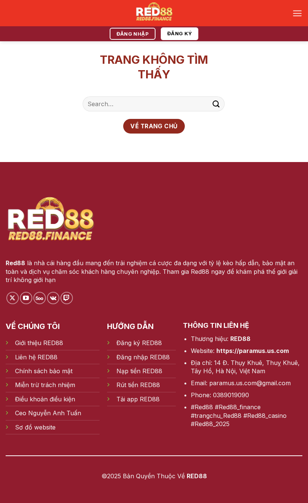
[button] (297, 13)
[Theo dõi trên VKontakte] (53, 298)
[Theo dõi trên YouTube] (26, 298)
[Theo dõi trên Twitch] (66, 298)
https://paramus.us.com (252, 350)
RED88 (240, 338)
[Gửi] (216, 103)
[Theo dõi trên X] (12, 298)
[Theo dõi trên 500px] (39, 298)
